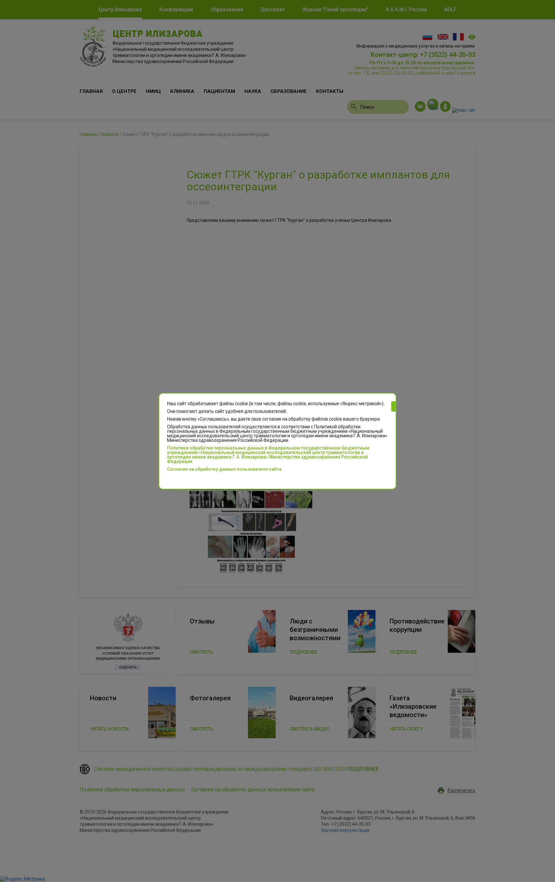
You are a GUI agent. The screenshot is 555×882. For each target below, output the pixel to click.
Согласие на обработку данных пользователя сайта (224, 469)
